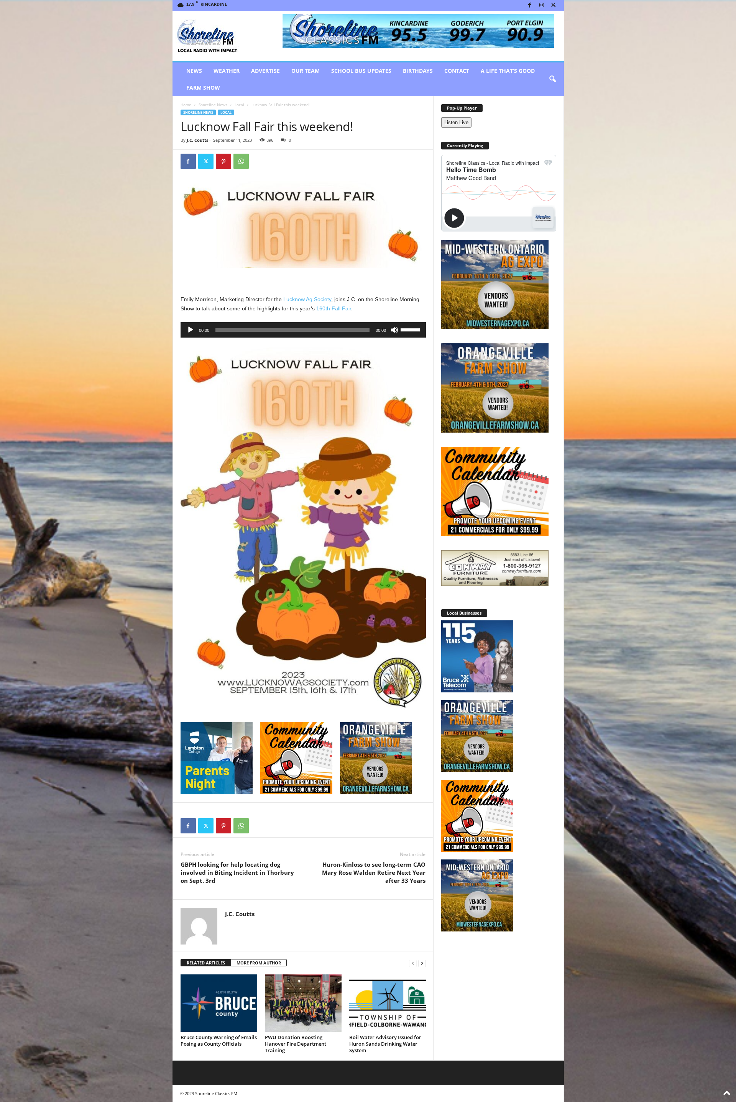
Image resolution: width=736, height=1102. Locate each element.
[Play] (190, 330)
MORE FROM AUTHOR (259, 963)
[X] (553, 5)
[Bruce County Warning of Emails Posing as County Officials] (219, 1003)
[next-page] (422, 963)
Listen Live (456, 122)
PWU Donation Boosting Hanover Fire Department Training (295, 1044)
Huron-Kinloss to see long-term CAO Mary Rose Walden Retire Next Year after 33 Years (374, 872)
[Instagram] (541, 5)
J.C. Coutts (197, 140)
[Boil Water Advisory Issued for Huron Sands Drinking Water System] (387, 1003)
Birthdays (418, 70)
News (194, 70)
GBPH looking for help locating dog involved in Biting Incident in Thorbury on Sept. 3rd (237, 872)
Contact (456, 70)
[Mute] (394, 330)
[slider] (411, 329)
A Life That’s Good (508, 70)
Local (239, 104)
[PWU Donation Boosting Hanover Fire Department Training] (303, 1003)
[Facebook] (529, 5)
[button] (552, 79)
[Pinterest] (223, 161)
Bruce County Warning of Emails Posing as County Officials (219, 1040)
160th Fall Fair (333, 308)
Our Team (305, 70)
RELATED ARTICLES (206, 963)
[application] (303, 330)
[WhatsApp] (241, 161)
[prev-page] (413, 963)
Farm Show (203, 87)
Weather (227, 70)
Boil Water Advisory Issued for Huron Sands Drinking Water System (385, 1044)
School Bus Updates (361, 70)
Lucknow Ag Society (307, 299)
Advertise (265, 70)
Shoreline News (213, 104)
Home (186, 104)
